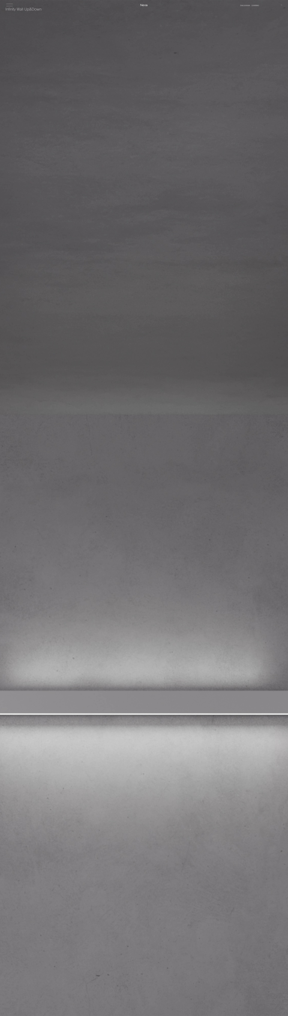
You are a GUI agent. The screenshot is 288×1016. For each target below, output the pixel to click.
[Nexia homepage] (144, 5)
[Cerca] (281, 5)
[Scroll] (144, 1009)
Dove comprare (245, 5)
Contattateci (255, 5)
